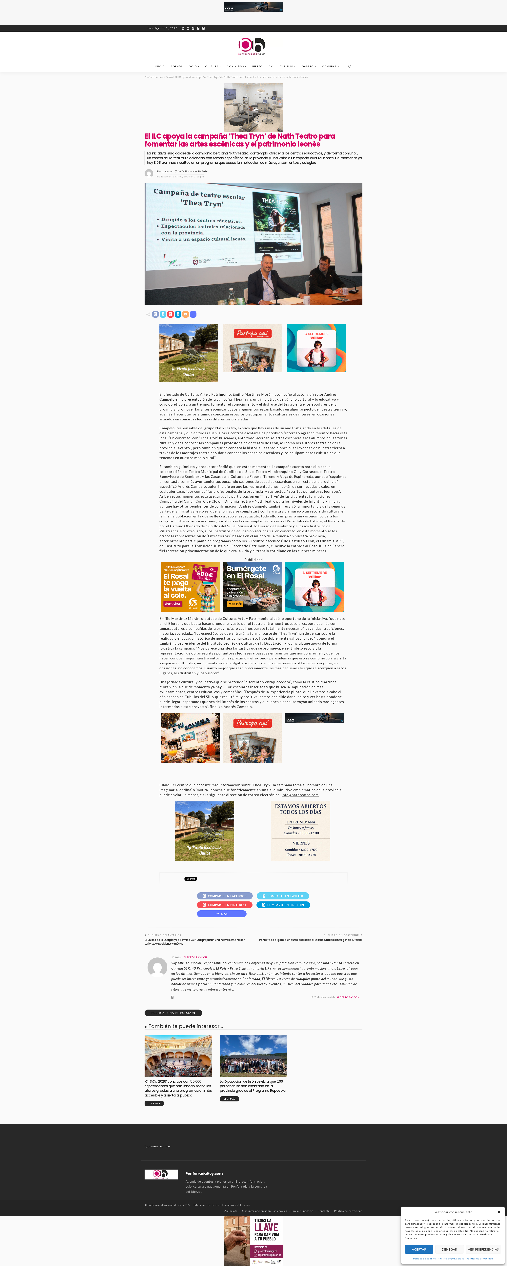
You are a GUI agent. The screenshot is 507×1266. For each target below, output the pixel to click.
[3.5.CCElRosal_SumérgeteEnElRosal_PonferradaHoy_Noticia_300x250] (252, 586)
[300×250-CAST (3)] (252, 347)
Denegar (449, 1249)
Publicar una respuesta (172, 1013)
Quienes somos (158, 1146)
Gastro (308, 66)
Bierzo (257, 66)
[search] (350, 66)
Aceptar (419, 1249)
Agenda (177, 66)
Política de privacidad (451, 1258)
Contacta (324, 1211)
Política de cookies (424, 1258)
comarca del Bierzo (237, 1205)
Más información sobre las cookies (264, 1211)
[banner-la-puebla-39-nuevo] (253, 107)
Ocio (193, 66)
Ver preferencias (483, 1249)
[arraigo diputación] (253, 1240)
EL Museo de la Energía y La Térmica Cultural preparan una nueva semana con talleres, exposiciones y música (195, 941)
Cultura (211, 66)
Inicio (160, 66)
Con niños (235, 66)
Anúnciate (231, 1211)
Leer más (154, 1103)
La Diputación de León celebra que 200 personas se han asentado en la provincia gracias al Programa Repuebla (252, 1086)
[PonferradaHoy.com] (253, 46)
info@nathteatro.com (300, 795)
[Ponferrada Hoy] (161, 1174)
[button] (499, 1212)
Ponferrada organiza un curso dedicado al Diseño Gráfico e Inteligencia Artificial (310, 940)
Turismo (286, 66)
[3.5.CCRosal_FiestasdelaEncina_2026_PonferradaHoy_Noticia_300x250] (316, 347)
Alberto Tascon (164, 171)
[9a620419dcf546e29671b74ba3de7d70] (188, 352)
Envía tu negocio (302, 1211)
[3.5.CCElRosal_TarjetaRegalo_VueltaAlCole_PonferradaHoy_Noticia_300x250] (190, 586)
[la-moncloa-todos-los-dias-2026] (300, 830)
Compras (329, 66)
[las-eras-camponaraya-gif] (190, 737)
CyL (271, 66)
